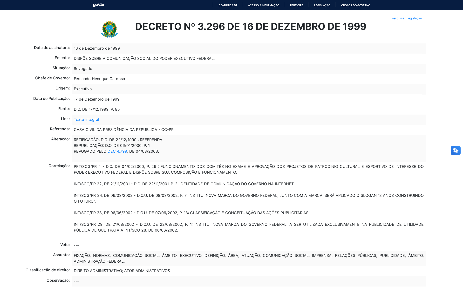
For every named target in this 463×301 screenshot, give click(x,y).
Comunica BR (228, 5)
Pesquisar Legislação (406, 18)
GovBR (99, 5)
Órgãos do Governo (355, 5)
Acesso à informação (263, 5)
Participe (296, 5)
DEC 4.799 (117, 151)
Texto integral (86, 119)
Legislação (322, 5)
